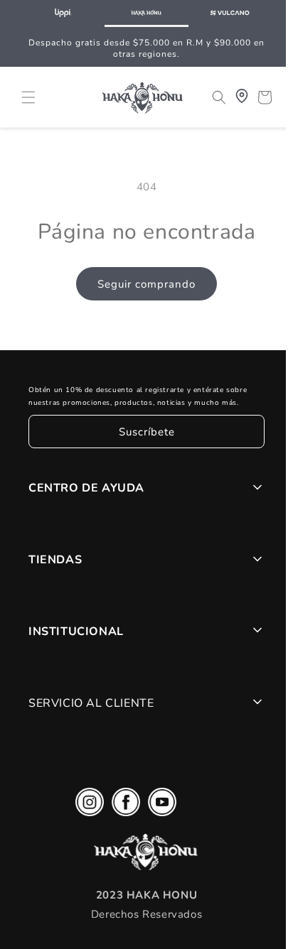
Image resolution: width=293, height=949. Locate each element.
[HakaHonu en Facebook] (122, 805)
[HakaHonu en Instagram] (86, 805)
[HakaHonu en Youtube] (158, 805)
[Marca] (63, 13)
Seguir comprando (143, 284)
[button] (28, 96)
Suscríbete (143, 432)
